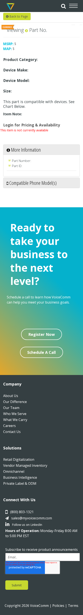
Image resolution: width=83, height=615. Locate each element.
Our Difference (15, 401)
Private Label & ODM (19, 483)
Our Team (11, 407)
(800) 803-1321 (22, 512)
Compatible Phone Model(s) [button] (32, 182)
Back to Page (18, 16)
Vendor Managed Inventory (25, 465)
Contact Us (12, 431)
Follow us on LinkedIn (26, 524)
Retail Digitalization (18, 459)
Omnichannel (13, 471)
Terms (73, 605)
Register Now (41, 334)
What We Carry (15, 419)
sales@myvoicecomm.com (31, 518)
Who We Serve (14, 413)
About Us (10, 395)
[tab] (41, 150)
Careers (9, 425)
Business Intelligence (20, 477)
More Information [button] (25, 149)
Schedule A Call (41, 352)
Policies (58, 605)
